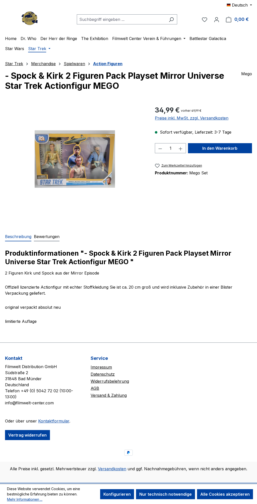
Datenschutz (103, 374)
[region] (75, 159)
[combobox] (121, 19)
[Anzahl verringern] (160, 148)
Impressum (101, 367)
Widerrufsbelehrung (110, 381)
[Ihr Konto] (217, 19)
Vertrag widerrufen (27, 435)
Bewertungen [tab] (46, 236)
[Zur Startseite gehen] (30, 18)
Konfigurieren (117, 494)
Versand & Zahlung (109, 395)
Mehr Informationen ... (24, 499)
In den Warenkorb (219, 148)
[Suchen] (171, 19)
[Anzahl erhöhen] (180, 148)
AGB (95, 388)
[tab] (18, 236)
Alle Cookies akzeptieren (225, 494)
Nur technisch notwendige (165, 494)
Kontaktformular (53, 420)
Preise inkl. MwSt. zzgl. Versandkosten (191, 118)
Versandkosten (112, 468)
